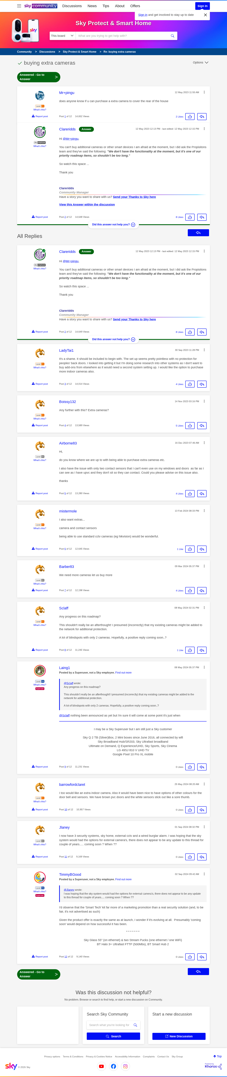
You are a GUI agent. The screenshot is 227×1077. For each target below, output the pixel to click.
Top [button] (219, 1056)
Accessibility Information (127, 1056)
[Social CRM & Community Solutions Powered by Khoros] (213, 1066)
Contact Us (163, 1056)
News (92, 6)
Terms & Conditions (73, 1056)
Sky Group (177, 1056)
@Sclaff (68, 683)
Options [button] (198, 62)
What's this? (39, 109)
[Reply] (202, 116)
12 (65, 956)
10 (65, 809)
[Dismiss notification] (205, 15)
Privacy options (52, 1056)
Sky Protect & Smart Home (113, 23)
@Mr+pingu (70, 138)
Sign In (203, 6)
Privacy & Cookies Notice (99, 1056)
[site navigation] (19, 6)
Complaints (149, 1056)
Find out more (123, 672)
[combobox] (121, 36)
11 (65, 856)
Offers (135, 6)
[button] (204, 92)
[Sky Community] (40, 5)
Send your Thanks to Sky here (134, 197)
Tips (106, 6)
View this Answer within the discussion (87, 204)
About (119, 6)
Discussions (72, 6)
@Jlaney (69, 889)
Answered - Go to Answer (39, 77)
